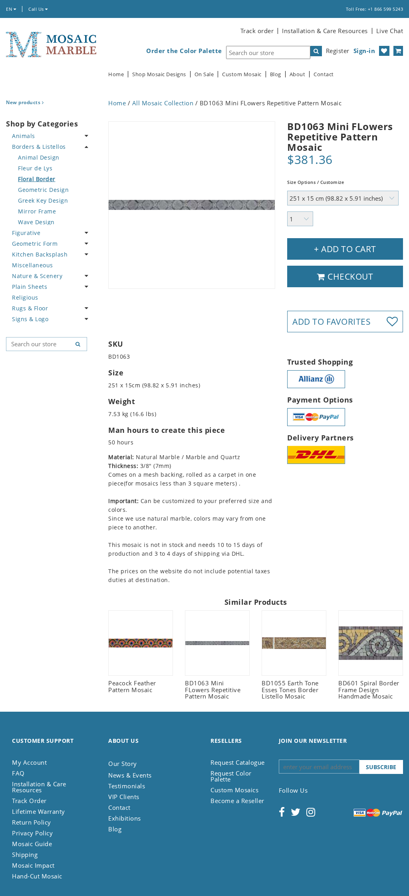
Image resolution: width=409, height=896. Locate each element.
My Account (29, 762)
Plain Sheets (29, 287)
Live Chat (389, 31)
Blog (275, 74)
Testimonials (126, 786)
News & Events (130, 775)
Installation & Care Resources (325, 31)
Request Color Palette (231, 776)
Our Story (122, 764)
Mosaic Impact (33, 865)
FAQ (18, 773)
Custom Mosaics (234, 790)
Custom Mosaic (242, 74)
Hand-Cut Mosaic (37, 876)
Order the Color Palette (184, 51)
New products (24, 102)
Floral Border (37, 179)
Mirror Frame (37, 211)
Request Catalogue (237, 762)
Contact (324, 74)
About (298, 74)
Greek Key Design (43, 200)
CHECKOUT (349, 276)
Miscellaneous (32, 265)
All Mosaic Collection (163, 103)
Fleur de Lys (35, 168)
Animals (23, 136)
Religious (25, 297)
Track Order (29, 801)
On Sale (204, 74)
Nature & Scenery (37, 276)
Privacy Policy (32, 833)
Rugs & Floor (30, 308)
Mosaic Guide (32, 844)
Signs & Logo (30, 319)
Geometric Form (35, 244)
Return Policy (31, 822)
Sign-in (364, 51)
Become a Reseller (237, 801)
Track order (257, 31)
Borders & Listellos (39, 147)
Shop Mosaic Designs (159, 74)
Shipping (25, 855)
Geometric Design (43, 190)
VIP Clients (123, 797)
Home (116, 74)
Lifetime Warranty (38, 811)
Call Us (36, 9)
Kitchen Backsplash (40, 254)
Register (337, 51)
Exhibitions (124, 818)
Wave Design (36, 222)
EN (10, 9)
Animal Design (39, 157)
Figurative (26, 233)
